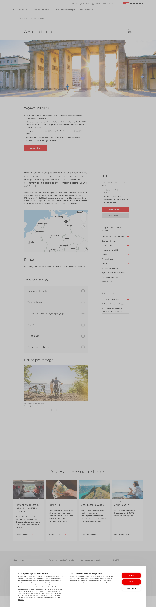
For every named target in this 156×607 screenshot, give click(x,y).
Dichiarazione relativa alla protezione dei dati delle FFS (44, 597)
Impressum (21, 599)
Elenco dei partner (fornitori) (101, 583)
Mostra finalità (131, 588)
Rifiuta (131, 582)
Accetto (131, 575)
